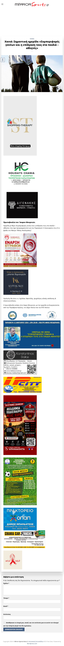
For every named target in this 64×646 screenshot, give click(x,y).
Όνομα (6, 598)
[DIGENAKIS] (22, 205)
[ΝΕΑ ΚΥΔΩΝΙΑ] (20, 250)
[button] (2, 4)
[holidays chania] (21, 173)
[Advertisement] (32, 21)
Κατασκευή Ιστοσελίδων (36, 641)
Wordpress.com (32, 643)
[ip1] (22, 385)
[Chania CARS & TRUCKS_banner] (24, 539)
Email (5, 606)
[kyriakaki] (15, 282)
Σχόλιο (6, 583)
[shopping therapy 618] (20, 126)
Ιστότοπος (7, 614)
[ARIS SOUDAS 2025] (20, 481)
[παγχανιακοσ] (20, 425)
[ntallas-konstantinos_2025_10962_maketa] (20, 362)
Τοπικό (32, 39)
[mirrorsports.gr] (32, 4)
